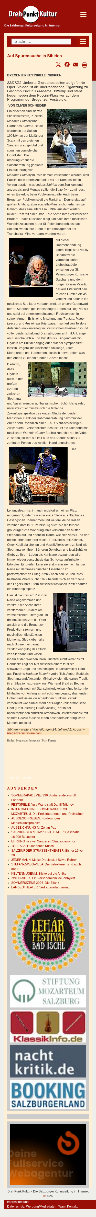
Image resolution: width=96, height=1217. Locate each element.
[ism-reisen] (48, 991)
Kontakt (72, 1206)
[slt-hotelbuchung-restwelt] (48, 1094)
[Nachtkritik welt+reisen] (48, 1061)
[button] (58, 64)
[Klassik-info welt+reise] (48, 1026)
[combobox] (41, 41)
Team (62, 1206)
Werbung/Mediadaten (41, 1206)
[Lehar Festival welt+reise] (48, 934)
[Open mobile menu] (83, 41)
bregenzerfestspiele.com (24, 733)
